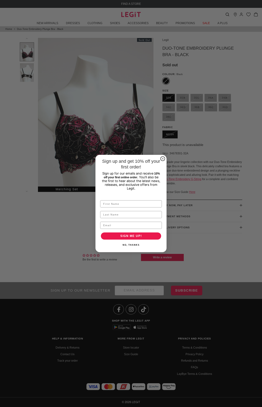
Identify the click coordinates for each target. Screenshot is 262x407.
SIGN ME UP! (131, 235)
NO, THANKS (131, 245)
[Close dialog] (163, 159)
